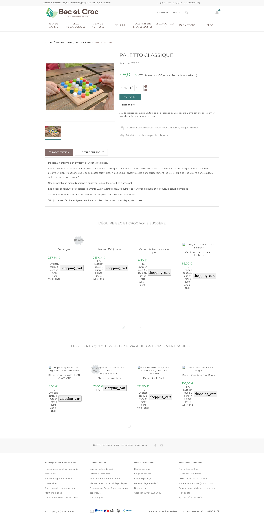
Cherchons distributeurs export (60, 488)
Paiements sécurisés (100, 473)
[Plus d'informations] (67, 322)
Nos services (51, 483)
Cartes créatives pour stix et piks (154, 251)
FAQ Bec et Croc (142, 473)
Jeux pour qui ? (165, 25)
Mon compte (96, 497)
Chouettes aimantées (109, 378)
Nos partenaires (142, 488)
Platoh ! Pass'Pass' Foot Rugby (198, 375)
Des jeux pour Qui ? (144, 478)
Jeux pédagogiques (75, 25)
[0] (217, 12)
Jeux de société (53, 25)
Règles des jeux (142, 469)
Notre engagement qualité (58, 478)
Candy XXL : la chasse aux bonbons (198, 254)
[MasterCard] (92, 511)
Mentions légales (53, 493)
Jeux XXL (120, 25)
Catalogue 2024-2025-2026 (147, 493)
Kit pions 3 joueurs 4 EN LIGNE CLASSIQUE (64, 377)
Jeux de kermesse (98, 25)
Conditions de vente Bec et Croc (61, 497)
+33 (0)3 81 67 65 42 (203, 483)
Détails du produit (92, 152)
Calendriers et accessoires (142, 25)
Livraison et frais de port (101, 469)
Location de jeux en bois (146, 483)
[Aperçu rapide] (62, 322)
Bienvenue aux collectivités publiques (108, 483)
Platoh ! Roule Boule (154, 378)
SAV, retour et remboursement (105, 478)
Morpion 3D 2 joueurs (109, 249)
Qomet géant (64, 249)
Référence (125, 63)
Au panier (130, 97)
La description (60, 152)
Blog (209, 25)
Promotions (187, 25)
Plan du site (184, 493)
